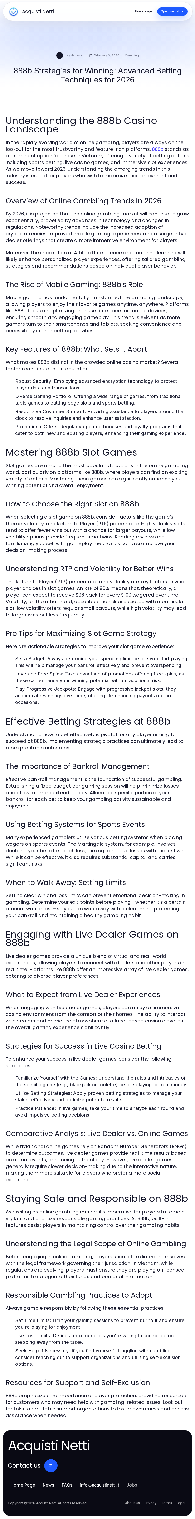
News (48, 1485)
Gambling (132, 55)
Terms (166, 1503)
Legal (181, 1503)
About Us (132, 1503)
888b (158, 149)
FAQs (67, 1485)
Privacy (150, 1503)
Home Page (23, 1485)
